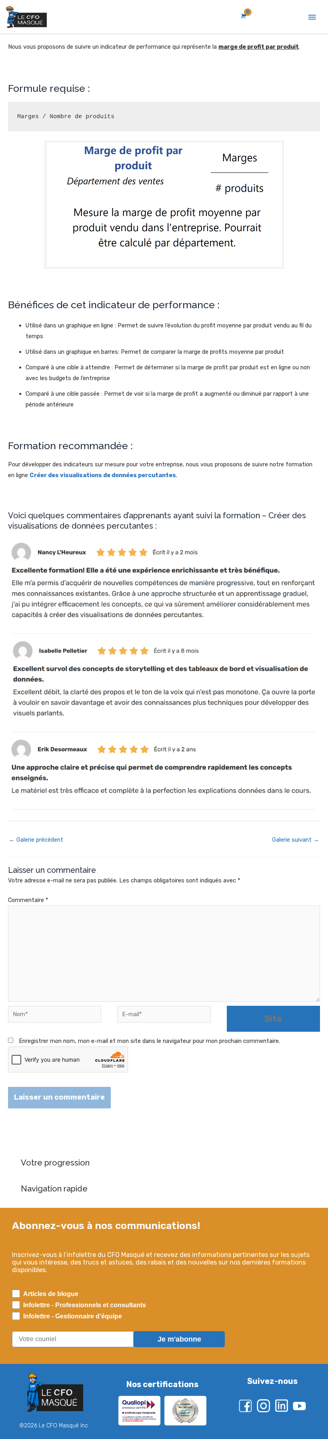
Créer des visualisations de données (83, 475)
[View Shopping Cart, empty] (242, 16)
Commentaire (28, 900)
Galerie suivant (295, 839)
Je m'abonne (179, 1339)
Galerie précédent (36, 839)
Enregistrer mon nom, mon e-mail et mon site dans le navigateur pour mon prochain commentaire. (149, 1041)
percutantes (156, 475)
